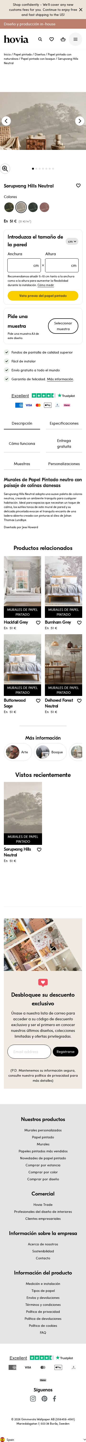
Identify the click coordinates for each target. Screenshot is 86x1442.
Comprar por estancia (43, 1165)
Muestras (22, 463)
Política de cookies (43, 1325)
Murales (43, 1144)
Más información (60, 379)
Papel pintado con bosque (38, 58)
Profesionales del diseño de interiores (43, 1211)
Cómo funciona (22, 443)
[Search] (40, 39)
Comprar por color (43, 1172)
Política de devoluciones (43, 1318)
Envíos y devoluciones (43, 1297)
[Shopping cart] (63, 39)
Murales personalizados (43, 1130)
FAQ (43, 1332)
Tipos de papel (43, 1290)
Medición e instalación (43, 1283)
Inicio (7, 54)
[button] (51, 39)
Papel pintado (23, 54)
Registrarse (66, 1051)
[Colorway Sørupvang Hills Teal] (33, 207)
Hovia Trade (43, 1204)
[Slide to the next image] (80, 121)
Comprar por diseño (43, 1179)
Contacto (43, 1258)
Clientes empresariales (43, 1218)
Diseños (40, 54)
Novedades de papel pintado (43, 1158)
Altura (60, 259)
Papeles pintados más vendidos (43, 1151)
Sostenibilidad (43, 1251)
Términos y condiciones (43, 1304)
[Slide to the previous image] (6, 121)
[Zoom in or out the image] (5, 169)
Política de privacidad (43, 1311)
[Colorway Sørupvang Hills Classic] (9, 207)
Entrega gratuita (64, 443)
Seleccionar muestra (63, 326)
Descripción (22, 423)
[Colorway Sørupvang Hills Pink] (44, 207)
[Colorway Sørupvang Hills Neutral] (21, 207)
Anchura (23, 259)
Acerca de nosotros (43, 1244)
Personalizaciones (64, 463)
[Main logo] (17, 39)
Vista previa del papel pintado (43, 295)
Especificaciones (64, 423)
